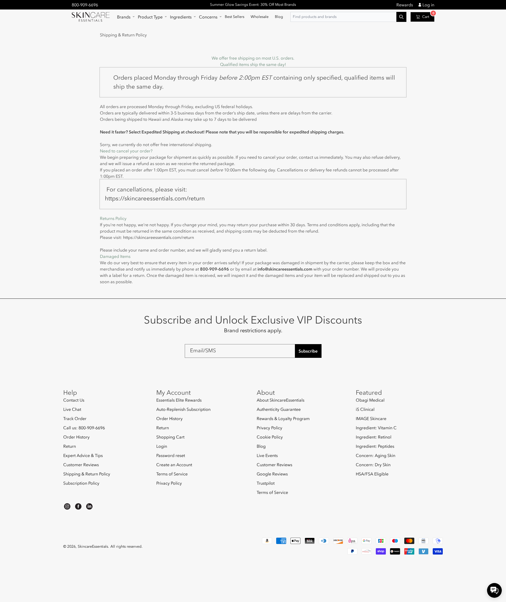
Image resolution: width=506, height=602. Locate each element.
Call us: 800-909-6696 (84, 427)
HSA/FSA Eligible (372, 473)
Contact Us (73, 400)
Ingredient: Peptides (375, 446)
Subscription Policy (81, 483)
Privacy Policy (169, 483)
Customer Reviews (81, 464)
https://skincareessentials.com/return (158, 237)
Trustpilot (266, 483)
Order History (76, 437)
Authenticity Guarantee (279, 409)
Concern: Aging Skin (375, 455)
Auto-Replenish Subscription (183, 409)
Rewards (404, 4)
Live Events (267, 455)
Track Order (74, 418)
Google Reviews (272, 473)
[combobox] (348, 17)
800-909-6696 (85, 4)
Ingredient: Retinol (373, 437)
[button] (124, 17)
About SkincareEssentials (280, 400)
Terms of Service (172, 473)
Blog (261, 446)
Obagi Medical (370, 400)
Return (69, 446)
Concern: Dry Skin (373, 464)
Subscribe (308, 351)
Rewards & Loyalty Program (283, 418)
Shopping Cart (170, 437)
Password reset (170, 455)
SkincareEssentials (93, 546)
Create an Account (174, 464)
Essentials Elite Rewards (179, 400)
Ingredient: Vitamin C (376, 427)
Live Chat (72, 409)
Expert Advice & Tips (83, 455)
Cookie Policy (270, 437)
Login (161, 446)
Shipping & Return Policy (86, 473)
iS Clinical (365, 409)
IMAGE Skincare (371, 418)
